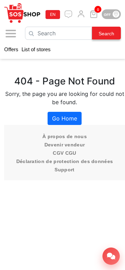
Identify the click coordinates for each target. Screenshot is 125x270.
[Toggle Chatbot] (111, 256)
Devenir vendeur (64, 144)
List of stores (36, 49)
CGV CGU (64, 153)
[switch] (111, 14)
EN (53, 14)
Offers (11, 49)
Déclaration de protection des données (64, 161)
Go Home (64, 118)
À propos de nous (64, 136)
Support (64, 169)
